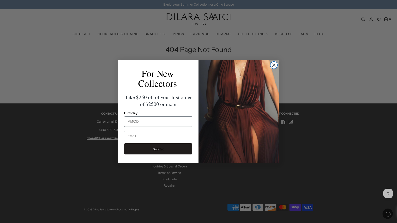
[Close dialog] (273, 65)
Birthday (131, 113)
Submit (158, 148)
